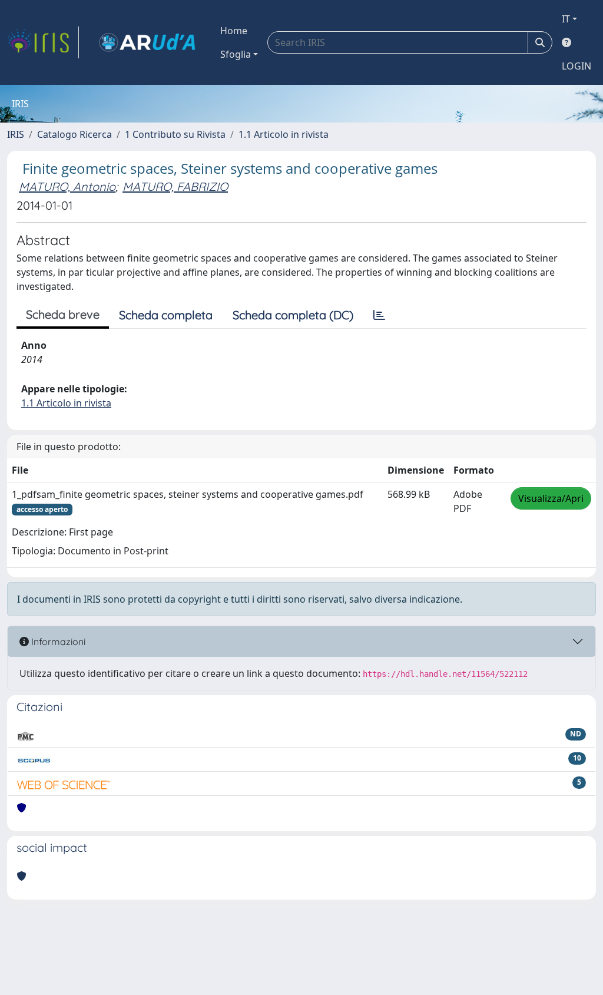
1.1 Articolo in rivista (283, 134)
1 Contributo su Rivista (175, 134)
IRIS (15, 134)
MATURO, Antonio (67, 186)
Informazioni (57, 641)
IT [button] (566, 18)
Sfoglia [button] (235, 54)
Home (233, 30)
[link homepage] (43, 42)
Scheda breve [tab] (63, 314)
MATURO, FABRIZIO (175, 186)
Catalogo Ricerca (74, 134)
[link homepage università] (147, 42)
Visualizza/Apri (551, 498)
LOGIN (576, 65)
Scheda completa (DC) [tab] (293, 315)
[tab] (379, 315)
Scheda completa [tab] (166, 315)
